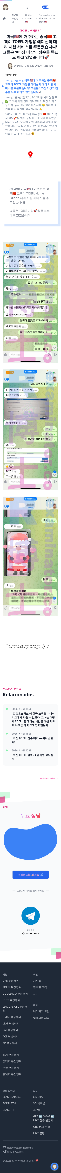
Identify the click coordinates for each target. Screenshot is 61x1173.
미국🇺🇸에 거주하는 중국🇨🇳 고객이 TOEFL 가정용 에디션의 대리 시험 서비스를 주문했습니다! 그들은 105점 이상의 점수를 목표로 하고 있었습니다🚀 (31, 86)
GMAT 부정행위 (12, 1017)
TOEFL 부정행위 (15, 18)
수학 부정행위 (11, 1067)
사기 (35, 993)
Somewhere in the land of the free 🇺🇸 (47, 18)
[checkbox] (45, 7)
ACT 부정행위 (10, 1036)
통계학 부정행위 (12, 1074)
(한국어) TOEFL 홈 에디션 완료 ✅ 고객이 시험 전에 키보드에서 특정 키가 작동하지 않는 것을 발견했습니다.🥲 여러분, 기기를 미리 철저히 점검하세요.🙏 (31, 103)
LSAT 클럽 (39, 1133)
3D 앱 (36, 1110)
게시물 (37, 980)
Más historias (47, 778)
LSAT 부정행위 (11, 1023)
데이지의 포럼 (41, 1011)
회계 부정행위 (11, 1054)
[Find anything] (26, 7)
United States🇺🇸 (29, 18)
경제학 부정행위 (12, 1061)
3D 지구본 (39, 1103)
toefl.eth (9, 1103)
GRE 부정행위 (11, 980)
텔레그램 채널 (41, 1017)
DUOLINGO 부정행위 (15, 993)
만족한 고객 (40, 987)
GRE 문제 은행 (41, 1127)
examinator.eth (14, 1097)
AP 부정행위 (10, 1043)
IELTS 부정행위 (11, 1000)
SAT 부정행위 (10, 1030)
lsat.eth (8, 1110)
